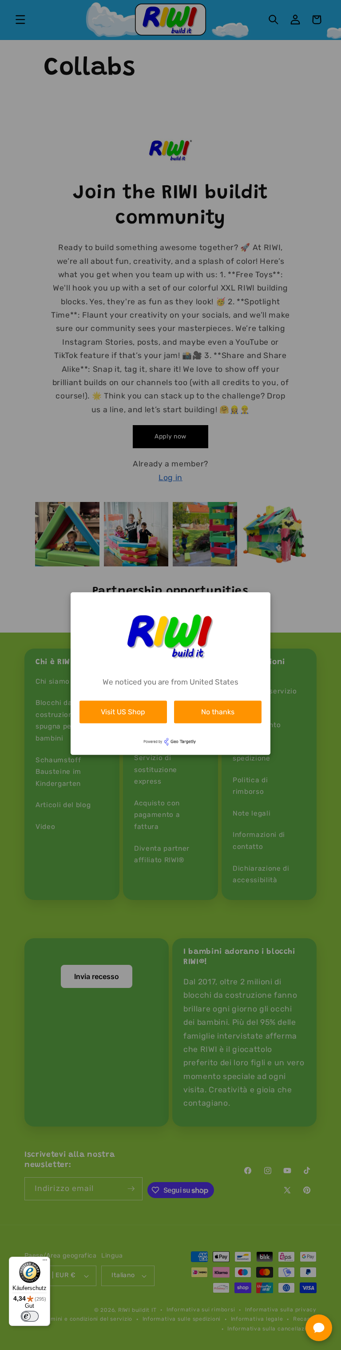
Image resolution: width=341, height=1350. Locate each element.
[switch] (30, 1316)
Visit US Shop (123, 712)
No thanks (217, 712)
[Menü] (45, 1262)
